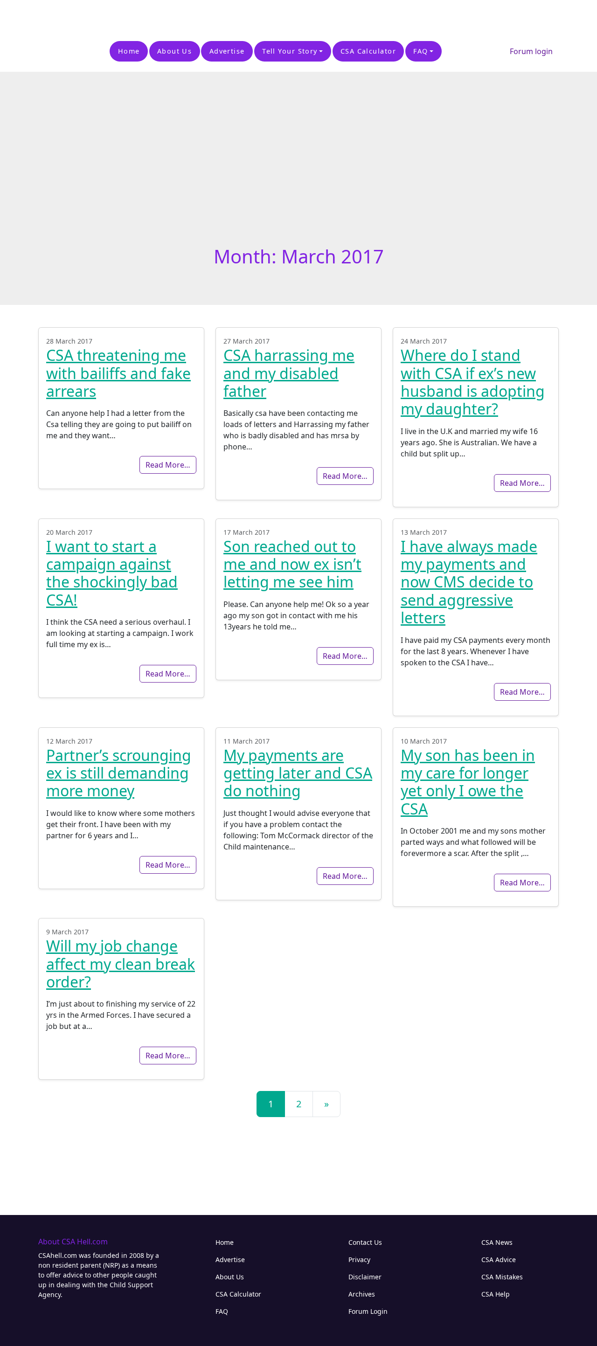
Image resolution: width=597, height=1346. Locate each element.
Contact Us (365, 1242)
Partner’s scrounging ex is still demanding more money (118, 773)
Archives (361, 1294)
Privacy (359, 1259)
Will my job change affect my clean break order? (120, 964)
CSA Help (495, 1294)
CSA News (497, 1242)
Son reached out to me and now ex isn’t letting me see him (292, 564)
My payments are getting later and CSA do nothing (297, 773)
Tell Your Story (290, 51)
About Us (174, 51)
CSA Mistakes (502, 1276)
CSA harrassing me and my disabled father (288, 373)
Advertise (227, 51)
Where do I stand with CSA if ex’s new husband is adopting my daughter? (473, 382)
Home (129, 51)
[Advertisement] (109, 14)
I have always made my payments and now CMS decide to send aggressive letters (469, 582)
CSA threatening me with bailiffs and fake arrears (118, 373)
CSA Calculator (368, 51)
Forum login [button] (531, 51)
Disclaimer (365, 1276)
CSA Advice (498, 1259)
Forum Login (368, 1311)
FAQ (420, 51)
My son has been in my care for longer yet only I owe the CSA (468, 782)
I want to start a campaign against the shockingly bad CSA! (112, 573)
